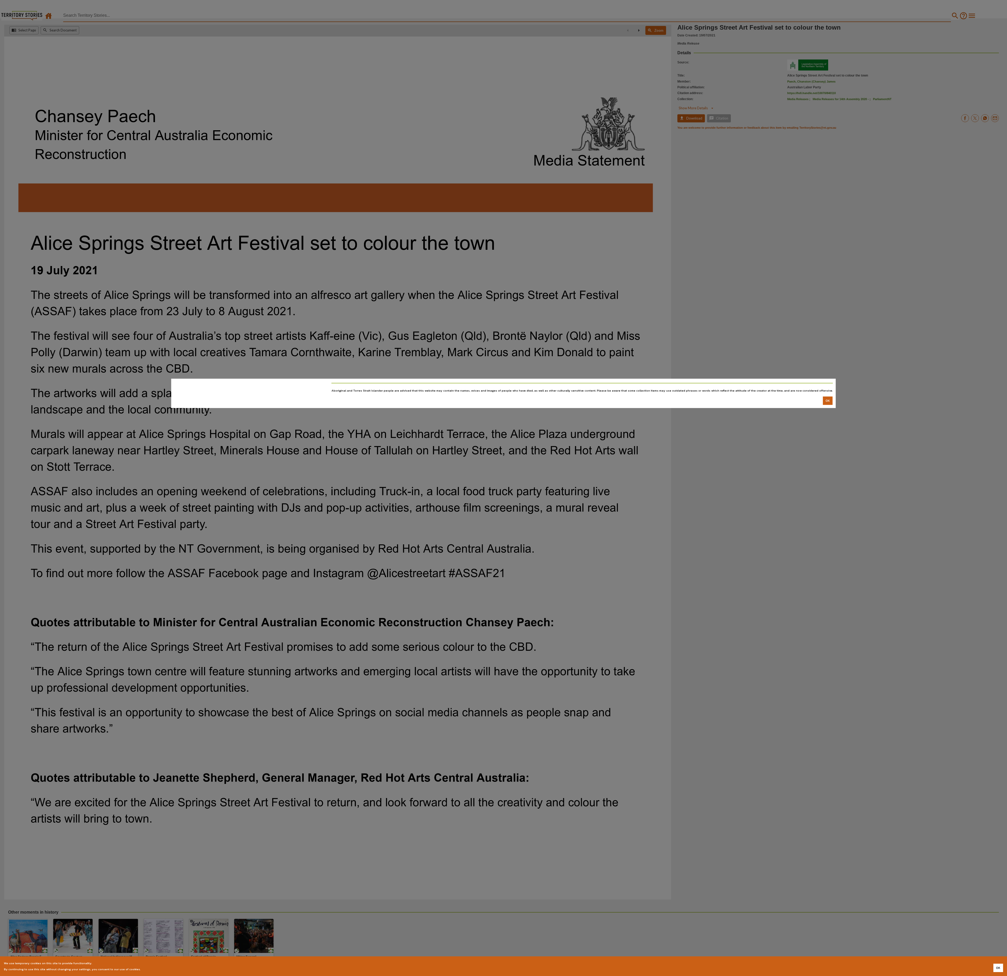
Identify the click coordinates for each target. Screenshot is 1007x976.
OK (828, 400)
